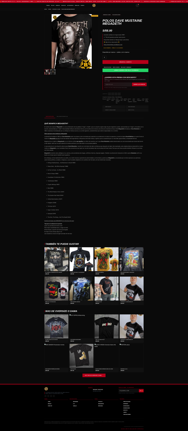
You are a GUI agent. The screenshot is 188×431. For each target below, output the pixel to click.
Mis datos (125, 410)
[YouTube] (54, 396)
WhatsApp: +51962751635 (98, 389)
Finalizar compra (127, 414)
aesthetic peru (109, 99)
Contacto (100, 401)
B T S (74, 403)
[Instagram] (45, 396)
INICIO (45, 9)
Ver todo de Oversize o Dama (93, 375)
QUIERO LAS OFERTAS (139, 84)
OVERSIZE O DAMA (56, 9)
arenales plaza (113, 99)
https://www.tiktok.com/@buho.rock (113, 44)
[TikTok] (48, 396)
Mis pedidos (125, 403)
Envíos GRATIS (101, 403)
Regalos (49, 403)
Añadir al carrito (125, 62)
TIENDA (49, 9)
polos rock (143, 99)
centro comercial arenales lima (118, 100)
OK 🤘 (141, 390)
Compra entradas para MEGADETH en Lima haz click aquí (59, 221)
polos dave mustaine (135, 100)
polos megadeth (139, 99)
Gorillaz (75, 405)
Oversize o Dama (107, 14)
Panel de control (126, 401)
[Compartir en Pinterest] (119, 94)
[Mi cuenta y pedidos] (140, 5)
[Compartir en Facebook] (109, 94)
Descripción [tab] (50, 116)
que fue (55, 138)
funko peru (122, 99)
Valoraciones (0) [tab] (62, 116)
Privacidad (100, 405)
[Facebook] (51, 396)
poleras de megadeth (130, 100)
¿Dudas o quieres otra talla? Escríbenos (126, 70)
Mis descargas (126, 405)
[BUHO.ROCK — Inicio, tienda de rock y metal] (94, 5)
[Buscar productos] (133, 5)
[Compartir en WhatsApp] (116, 94)
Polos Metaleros (116, 14)
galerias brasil (125, 99)
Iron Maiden (75, 401)
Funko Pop (50, 405)
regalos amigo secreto (146, 100)
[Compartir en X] (112, 94)
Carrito (125, 412)
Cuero (49, 401)
